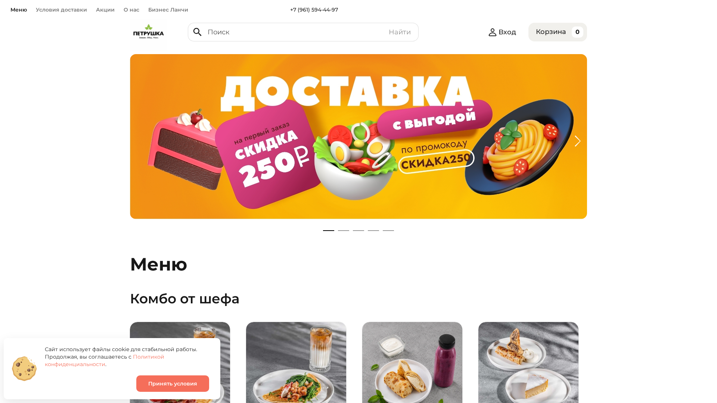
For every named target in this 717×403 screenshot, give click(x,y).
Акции (105, 9)
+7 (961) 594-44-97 (314, 9)
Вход (507, 32)
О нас (131, 9)
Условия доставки (61, 9)
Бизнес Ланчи (168, 9)
